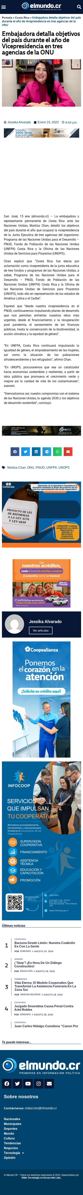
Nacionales (12, 1119)
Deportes (10, 1128)
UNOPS (64, 467)
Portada (7, 17)
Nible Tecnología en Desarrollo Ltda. (41, 1177)
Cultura (9, 1138)
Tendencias (12, 1143)
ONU (30, 467)
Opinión (9, 1157)
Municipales (12, 1124)
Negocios (11, 1148)
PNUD (40, 467)
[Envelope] (49, 1084)
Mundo (9, 1133)
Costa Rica (22, 17)
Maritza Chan (16, 467)
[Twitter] (17, 1084)
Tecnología (12, 1153)
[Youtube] (28, 1084)
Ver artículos (41, 630)
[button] (3, 7)
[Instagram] (38, 1084)
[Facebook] (7, 1084)
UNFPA (51, 467)
